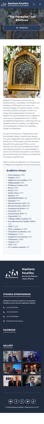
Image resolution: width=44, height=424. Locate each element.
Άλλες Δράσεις (14, 175)
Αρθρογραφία (14, 183)
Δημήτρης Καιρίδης (18, 3)
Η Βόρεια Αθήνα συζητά (18, 219)
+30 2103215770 (12, 312)
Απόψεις (11, 177)
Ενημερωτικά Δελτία (16, 208)
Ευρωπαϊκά (13, 216)
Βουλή (10, 190)
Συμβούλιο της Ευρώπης (18, 237)
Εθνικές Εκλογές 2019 (17, 203)
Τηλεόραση (12, 239)
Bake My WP (35, 407)
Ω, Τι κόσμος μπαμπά (16, 247)
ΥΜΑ (10, 244)
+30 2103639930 (12, 316)
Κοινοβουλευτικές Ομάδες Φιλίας (22, 221)
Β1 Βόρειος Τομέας (15, 185)
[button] (34, 4)
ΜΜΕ (10, 226)
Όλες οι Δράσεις (14, 229)
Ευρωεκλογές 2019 (16, 213)
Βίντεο (10, 188)
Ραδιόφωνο (13, 234)
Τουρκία (11, 242)
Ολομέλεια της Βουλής (17, 232)
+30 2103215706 (12, 307)
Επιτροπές (12, 211)
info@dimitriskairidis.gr (14, 321)
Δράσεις (11, 195)
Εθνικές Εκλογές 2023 (17, 206)
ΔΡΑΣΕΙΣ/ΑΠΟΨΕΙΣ (16, 198)
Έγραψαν (12, 201)
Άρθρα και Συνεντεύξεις (18, 180)
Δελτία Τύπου (13, 193)
